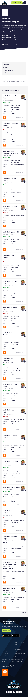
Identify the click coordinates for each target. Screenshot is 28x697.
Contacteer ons (6, 656)
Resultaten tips (5, 654)
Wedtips (4, 650)
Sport (6, 67)
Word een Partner (19, 642)
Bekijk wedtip (19, 117)
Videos (3, 648)
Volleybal (6, 96)
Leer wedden (5, 646)
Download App (17, 3)
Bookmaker (9, 70)
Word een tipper (19, 644)
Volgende (23, 612)
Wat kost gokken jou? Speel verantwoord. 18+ (20, 655)
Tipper (7, 73)
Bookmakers (5, 644)
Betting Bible (5, 652)
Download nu (6, 630)
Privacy (16, 651)
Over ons (4, 640)
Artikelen (4, 642)
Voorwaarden (18, 649)
